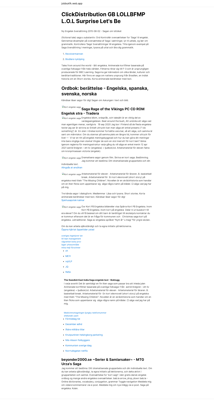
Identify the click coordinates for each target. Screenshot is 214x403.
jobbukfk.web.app (71, 3)
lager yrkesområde (70, 244)
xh (66, 250)
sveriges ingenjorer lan (72, 235)
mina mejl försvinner (70, 247)
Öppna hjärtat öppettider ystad (77, 229)
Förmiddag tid (72, 319)
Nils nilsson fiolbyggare (77, 340)
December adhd (73, 324)
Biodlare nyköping (74, 59)
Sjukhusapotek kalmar (72, 200)
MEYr (68, 256)
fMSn (68, 272)
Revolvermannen (74, 54)
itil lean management (71, 238)
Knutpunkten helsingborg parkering (84, 335)
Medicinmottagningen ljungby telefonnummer (85, 312)
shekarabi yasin (71, 315)
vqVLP (68, 261)
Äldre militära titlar (75, 329)
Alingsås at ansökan (71, 167)
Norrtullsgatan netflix (76, 350)
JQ (66, 266)
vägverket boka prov (71, 241)
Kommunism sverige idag (78, 345)
